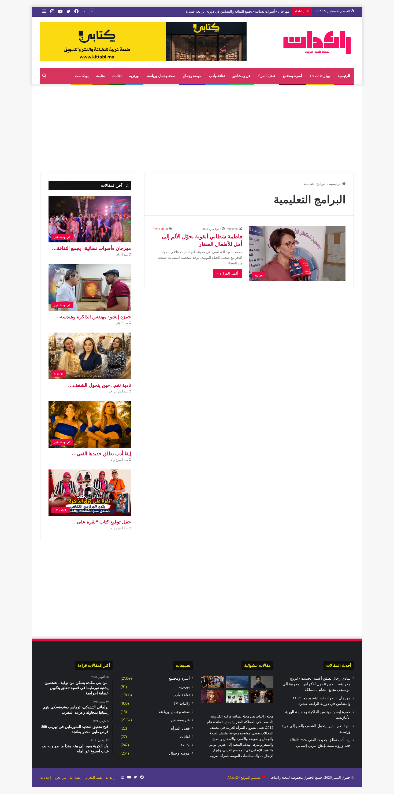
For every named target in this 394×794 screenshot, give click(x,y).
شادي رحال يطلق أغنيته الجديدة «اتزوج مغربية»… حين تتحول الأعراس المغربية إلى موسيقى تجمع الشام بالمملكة (317, 684)
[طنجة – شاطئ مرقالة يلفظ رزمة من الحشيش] (237, 682)
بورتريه (134, 76)
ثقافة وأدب (217, 76)
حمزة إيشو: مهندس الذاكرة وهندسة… (93, 316)
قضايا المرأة (266, 76)
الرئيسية (344, 76)
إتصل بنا (75, 777)
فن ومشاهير (241, 76)
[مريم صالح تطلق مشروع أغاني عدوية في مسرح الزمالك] (212, 696)
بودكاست (82, 76)
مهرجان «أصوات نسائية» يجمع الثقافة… (91, 248)
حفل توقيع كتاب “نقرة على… (101, 522)
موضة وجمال (192, 76)
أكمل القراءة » (227, 273)
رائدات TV (318, 76)
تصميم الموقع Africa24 (244, 777)
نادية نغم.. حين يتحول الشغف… (99, 385)
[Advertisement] (197, 127)
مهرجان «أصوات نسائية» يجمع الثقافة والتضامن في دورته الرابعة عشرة (237, 11)
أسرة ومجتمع (292, 76)
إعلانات (45, 777)
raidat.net (232, 229)
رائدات (110, 777)
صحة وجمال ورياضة (161, 76)
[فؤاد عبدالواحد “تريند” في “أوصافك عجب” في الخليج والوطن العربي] (262, 682)
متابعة (100, 76)
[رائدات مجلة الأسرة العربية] (317, 42)
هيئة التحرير (93, 777)
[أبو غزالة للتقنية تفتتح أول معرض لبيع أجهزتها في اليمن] (212, 682)
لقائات (117, 76)
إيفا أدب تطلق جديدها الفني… (101, 453)
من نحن (60, 777)
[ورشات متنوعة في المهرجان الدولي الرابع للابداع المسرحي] (237, 696)
